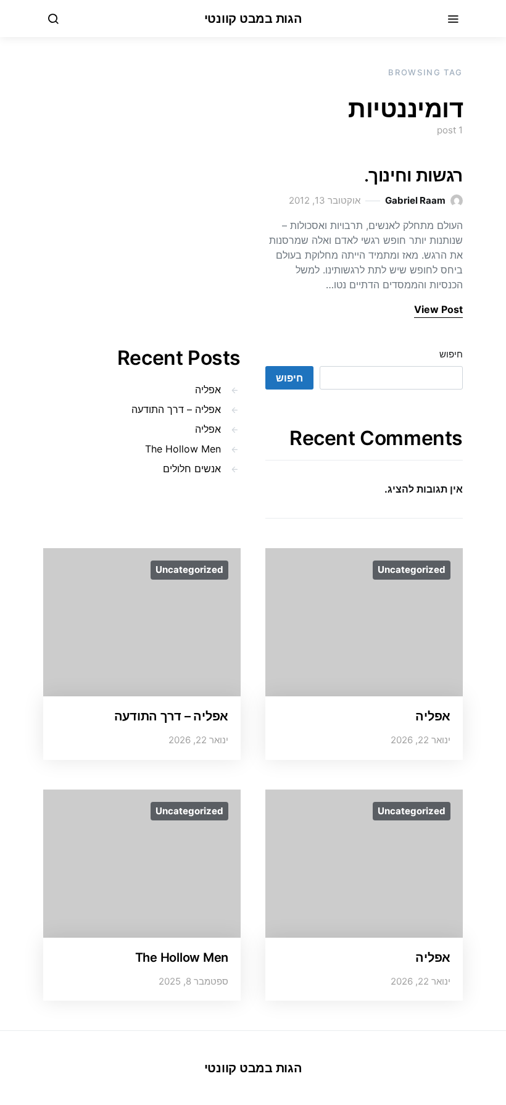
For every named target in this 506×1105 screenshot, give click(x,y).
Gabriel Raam (415, 200)
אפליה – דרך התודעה (176, 409)
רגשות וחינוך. (413, 175)
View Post (438, 309)
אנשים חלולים (192, 468)
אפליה (208, 389)
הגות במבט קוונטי (253, 18)
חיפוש (451, 354)
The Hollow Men (183, 449)
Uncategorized (412, 569)
